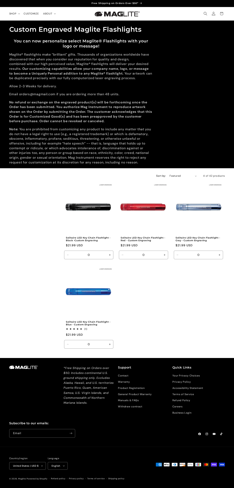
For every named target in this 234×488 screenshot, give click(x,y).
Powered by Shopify (37, 478)
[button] (14, 14)
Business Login (181, 412)
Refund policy (58, 478)
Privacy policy (76, 478)
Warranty (124, 381)
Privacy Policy (181, 381)
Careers (177, 406)
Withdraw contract (130, 406)
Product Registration (131, 388)
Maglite (22, 478)
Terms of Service (183, 394)
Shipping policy (116, 478)
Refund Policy (181, 400)
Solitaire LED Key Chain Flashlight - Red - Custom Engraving (143, 239)
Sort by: (161, 175)
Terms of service (96, 478)
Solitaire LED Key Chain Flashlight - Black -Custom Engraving (88, 239)
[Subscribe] (71, 433)
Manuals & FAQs (128, 400)
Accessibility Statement (187, 388)
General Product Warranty (135, 394)
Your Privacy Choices (186, 375)
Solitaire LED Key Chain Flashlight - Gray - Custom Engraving (198, 239)
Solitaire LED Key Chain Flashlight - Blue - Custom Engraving (88, 323)
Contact (123, 375)
